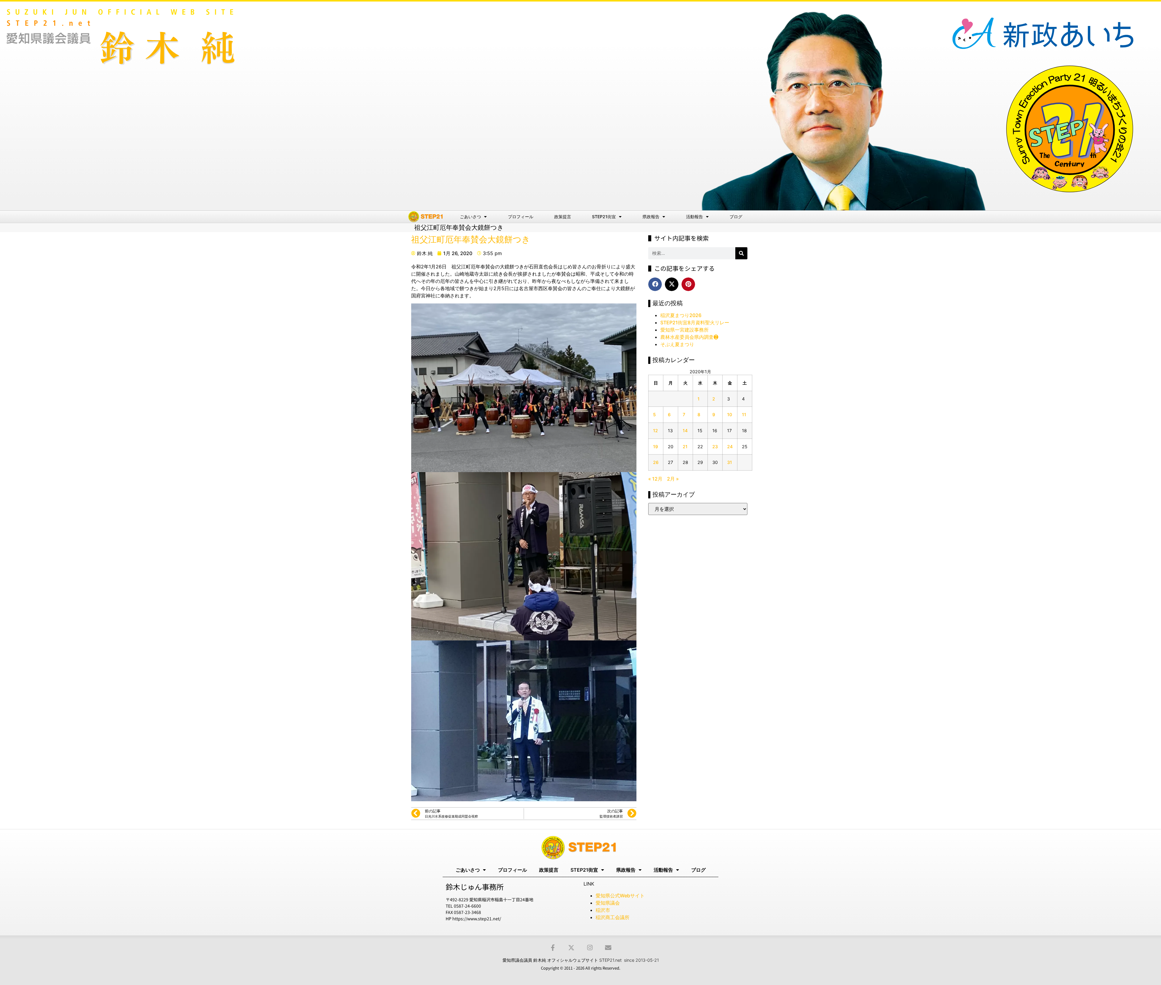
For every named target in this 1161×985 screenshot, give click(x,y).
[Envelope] (608, 947)
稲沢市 (603, 910)
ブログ (736, 216)
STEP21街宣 (604, 216)
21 (685, 446)
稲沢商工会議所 (612, 917)
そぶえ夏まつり (677, 344)
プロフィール (520, 216)
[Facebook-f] (553, 947)
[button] (655, 284)
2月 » (673, 479)
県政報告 (650, 216)
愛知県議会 (608, 903)
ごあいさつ (470, 216)
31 (729, 462)
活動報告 (694, 216)
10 (729, 414)
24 (730, 446)
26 (656, 462)
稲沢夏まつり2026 (680, 315)
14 (685, 430)
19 (655, 446)
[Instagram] (590, 947)
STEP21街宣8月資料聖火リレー (694, 322)
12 (655, 430)
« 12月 (655, 479)
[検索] (741, 253)
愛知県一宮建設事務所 (684, 330)
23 (715, 446)
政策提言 (562, 216)
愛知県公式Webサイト (620, 896)
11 (744, 414)
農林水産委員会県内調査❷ (689, 337)
